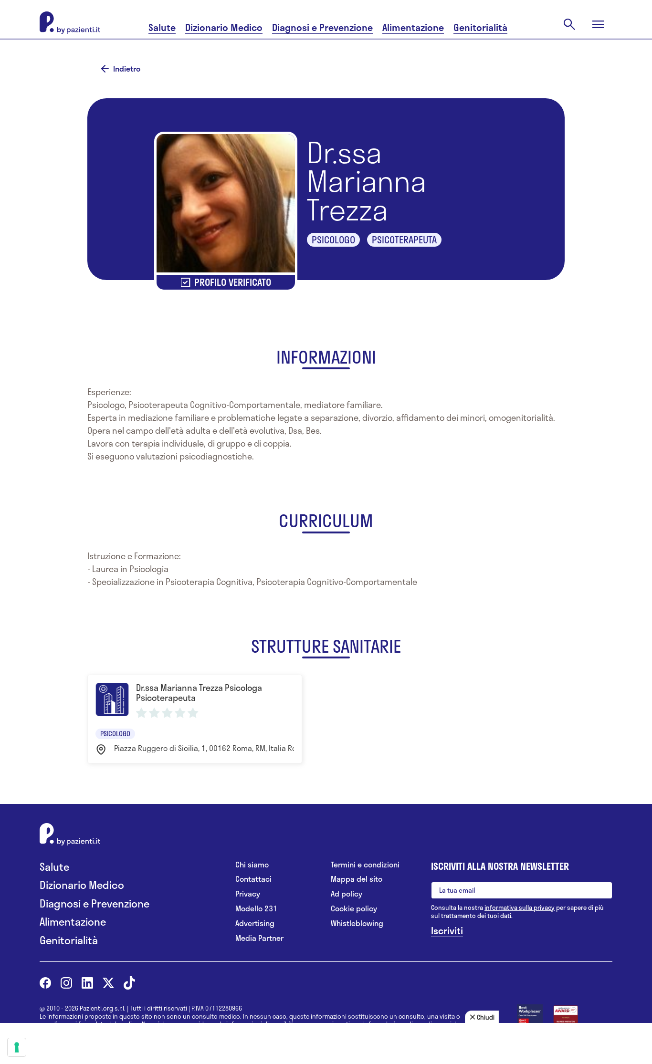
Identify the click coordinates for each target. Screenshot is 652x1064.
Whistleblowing (357, 923)
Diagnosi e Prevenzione (322, 27)
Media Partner (259, 938)
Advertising (254, 923)
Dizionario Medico (224, 27)
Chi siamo (252, 865)
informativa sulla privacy (519, 907)
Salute (162, 27)
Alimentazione (413, 27)
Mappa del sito (356, 879)
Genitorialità (480, 27)
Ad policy (346, 894)
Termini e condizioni (365, 865)
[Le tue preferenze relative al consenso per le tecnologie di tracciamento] (17, 1047)
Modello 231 (256, 909)
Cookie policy (354, 909)
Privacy (247, 894)
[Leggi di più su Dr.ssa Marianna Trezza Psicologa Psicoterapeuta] (195, 718)
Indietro (126, 68)
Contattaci (253, 879)
